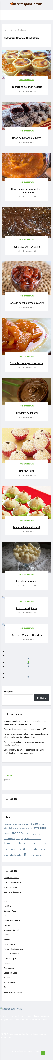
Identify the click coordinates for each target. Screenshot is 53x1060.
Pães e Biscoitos (11, 944)
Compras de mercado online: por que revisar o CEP (25, 729)
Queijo (42, 849)
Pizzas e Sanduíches (12, 954)
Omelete (40, 844)
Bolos (6, 901)
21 (28, 677)
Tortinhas (35, 855)
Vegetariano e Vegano (13, 992)
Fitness (7, 925)
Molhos (7, 939)
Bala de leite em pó (26, 581)
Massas (7, 935)
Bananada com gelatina (26, 247)
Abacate (6, 824)
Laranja (18, 839)
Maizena (24, 843)
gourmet (41, 834)
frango (17, 833)
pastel (45, 844)
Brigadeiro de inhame (26, 413)
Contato (38, 1051)
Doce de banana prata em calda (26, 303)
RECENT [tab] (7, 780)
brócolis (6, 828)
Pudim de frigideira (26, 608)
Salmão (6, 855)
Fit (10, 834)
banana (28, 824)
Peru (15, 849)
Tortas (6, 987)
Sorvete (7, 978)
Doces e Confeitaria (18, 30)
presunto (28, 849)
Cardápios (8, 906)
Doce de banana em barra (26, 138)
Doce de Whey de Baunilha (26, 635)
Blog (5, 897)
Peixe (11, 849)
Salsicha (12, 855)
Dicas (6, 916)
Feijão (6, 834)
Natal (35, 844)
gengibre (36, 834)
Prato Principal (10, 958)
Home (6, 30)
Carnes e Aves (10, 911)
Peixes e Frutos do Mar (13, 949)
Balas (23, 824)
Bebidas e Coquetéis (12, 892)
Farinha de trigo (39, 828)
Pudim (34, 849)
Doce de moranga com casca (26, 363)
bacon (19, 824)
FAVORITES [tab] (10, 775)
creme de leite (27, 828)
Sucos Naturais (10, 982)
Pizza (21, 849)
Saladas (7, 963)
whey (40, 855)
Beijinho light (26, 471)
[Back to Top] (43, 1053)
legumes (25, 838)
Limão (8, 843)
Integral (6, 839)
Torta (27, 855)
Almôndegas (13, 824)
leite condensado (35, 839)
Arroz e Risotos (10, 887)
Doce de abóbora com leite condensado (26, 190)
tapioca (20, 855)
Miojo (31, 844)
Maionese (16, 844)
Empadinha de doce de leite (26, 87)
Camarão (15, 828)
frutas (25, 834)
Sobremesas (9, 968)
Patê (6, 849)
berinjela (41, 824)
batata (34, 824)
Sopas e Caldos (10, 973)
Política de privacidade (21, 1051)
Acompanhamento (11, 878)
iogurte (12, 839)
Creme (21, 828)
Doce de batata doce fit (26, 527)
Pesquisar (8, 691)
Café (10, 828)
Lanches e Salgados (12, 930)
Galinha (29, 834)
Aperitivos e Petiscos (12, 882)
